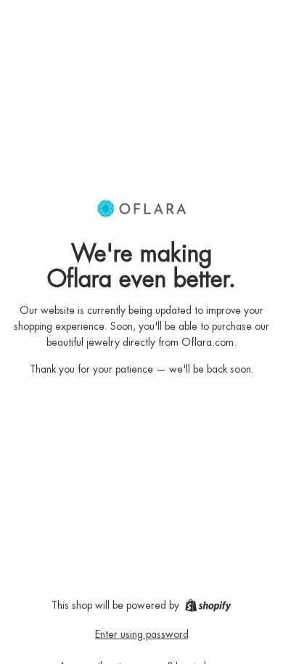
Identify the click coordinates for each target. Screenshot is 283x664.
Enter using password (142, 634)
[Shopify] (208, 605)
